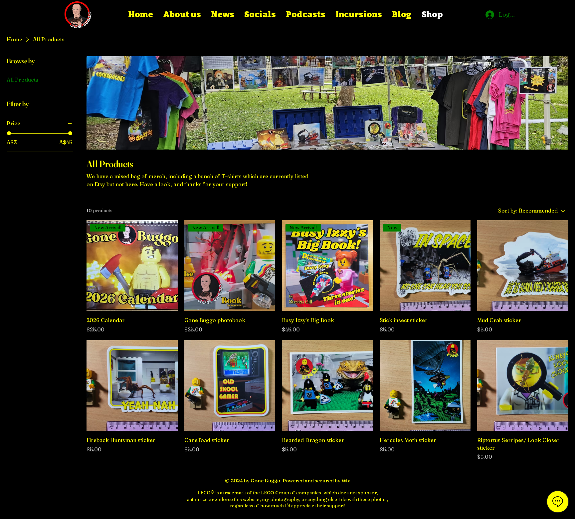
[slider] (9, 133)
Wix (345, 480)
